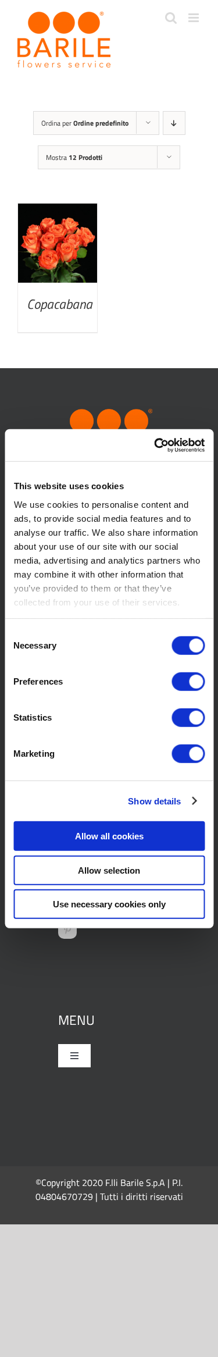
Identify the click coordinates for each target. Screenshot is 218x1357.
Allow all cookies (109, 836)
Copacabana (59, 304)
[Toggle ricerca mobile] (171, 18)
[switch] (188, 681)
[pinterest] (67, 929)
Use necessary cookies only (109, 904)
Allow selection (109, 870)
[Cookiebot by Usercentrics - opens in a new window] (155, 445)
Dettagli (57, 245)
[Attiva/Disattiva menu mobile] (194, 18)
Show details (154, 801)
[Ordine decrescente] (174, 123)
